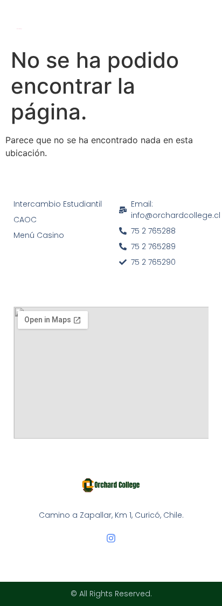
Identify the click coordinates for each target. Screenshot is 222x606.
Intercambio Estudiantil (57, 204)
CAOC (25, 219)
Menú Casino (38, 235)
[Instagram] (111, 538)
